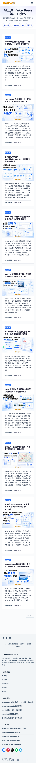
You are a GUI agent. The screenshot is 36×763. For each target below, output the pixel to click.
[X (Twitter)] (7, 638)
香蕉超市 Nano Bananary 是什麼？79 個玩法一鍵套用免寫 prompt (17, 506)
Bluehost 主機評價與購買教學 (11, 732)
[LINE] (16, 750)
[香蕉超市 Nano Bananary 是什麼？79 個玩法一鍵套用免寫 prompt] (18, 520)
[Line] (13, 760)
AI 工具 (4, 692)
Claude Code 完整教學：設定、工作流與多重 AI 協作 (17, 702)
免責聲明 (22, 644)
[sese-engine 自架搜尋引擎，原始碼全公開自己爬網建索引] (18, 230)
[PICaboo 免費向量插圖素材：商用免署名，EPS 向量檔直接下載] (18, 55)
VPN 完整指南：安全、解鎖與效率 (12, 710)
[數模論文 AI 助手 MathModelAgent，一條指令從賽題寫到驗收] (18, 172)
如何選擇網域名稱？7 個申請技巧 (12, 718)
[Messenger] (18, 760)
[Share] (26, 760)
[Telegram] (20, 750)
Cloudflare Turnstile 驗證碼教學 (12, 706)
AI (23, 25)
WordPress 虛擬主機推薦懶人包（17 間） (14, 728)
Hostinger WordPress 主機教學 (11, 744)
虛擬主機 (4, 688)
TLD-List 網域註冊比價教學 (10, 714)
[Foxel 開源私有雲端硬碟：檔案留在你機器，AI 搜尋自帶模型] (18, 402)
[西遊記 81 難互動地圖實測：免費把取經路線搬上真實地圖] (18, 460)
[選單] (32, 3)
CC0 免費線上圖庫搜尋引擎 (11, 644)
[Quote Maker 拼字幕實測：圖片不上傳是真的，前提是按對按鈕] (18, 577)
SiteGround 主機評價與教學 (10, 736)
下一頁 (29, 615)
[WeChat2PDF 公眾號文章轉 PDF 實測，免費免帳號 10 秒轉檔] (18, 345)
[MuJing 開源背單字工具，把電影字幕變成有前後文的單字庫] (18, 287)
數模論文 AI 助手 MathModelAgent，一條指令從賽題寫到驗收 (17, 159)
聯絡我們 (18, 646)
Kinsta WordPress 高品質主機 (11, 740)
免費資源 (29, 25)
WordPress (15, 25)
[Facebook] (3, 638)
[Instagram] (10, 638)
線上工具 (6, 25)
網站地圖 (29, 644)
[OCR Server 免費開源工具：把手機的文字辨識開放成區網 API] (18, 112)
